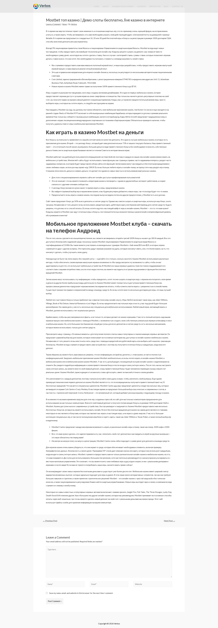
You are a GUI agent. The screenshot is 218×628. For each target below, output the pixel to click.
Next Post (169, 520)
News (64, 24)
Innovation (154, 6)
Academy (141, 6)
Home (96, 6)
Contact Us (177, 6)
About (106, 6)
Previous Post (50, 520)
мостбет (117, 386)
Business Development (123, 6)
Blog (166, 6)
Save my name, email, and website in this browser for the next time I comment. (81, 593)
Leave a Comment (53, 24)
